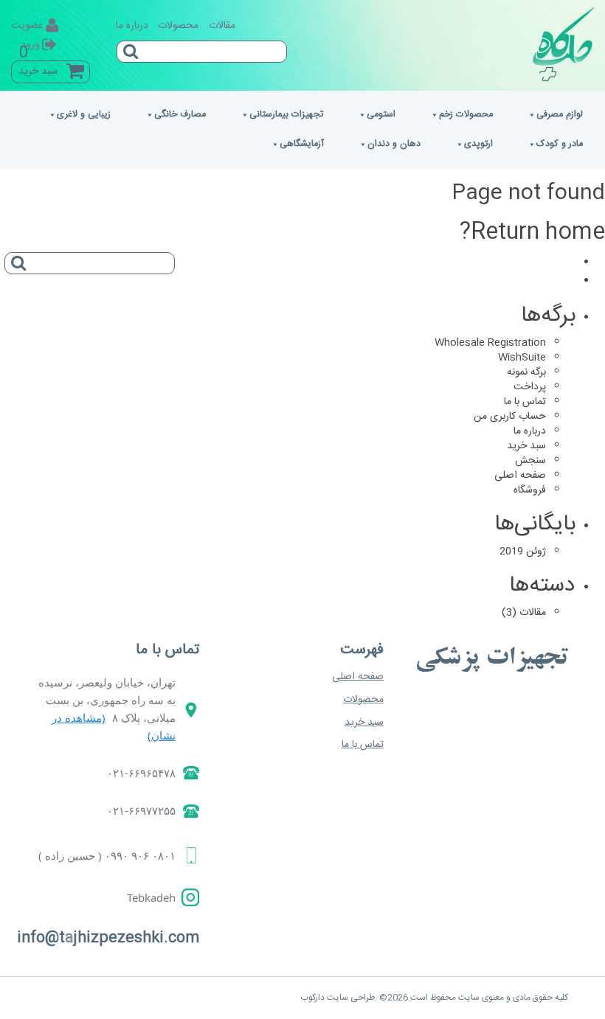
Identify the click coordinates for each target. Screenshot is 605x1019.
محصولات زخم (466, 114)
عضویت (27, 26)
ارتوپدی (478, 144)
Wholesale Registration (490, 343)
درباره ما (132, 26)
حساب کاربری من (510, 416)
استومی (381, 114)
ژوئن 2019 (522, 551)
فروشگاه (530, 490)
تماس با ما (525, 402)
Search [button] (15, 258)
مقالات (222, 26)
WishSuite (522, 357)
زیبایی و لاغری (84, 114)
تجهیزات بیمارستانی (286, 114)
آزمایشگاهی (302, 144)
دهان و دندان (394, 144)
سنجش (530, 461)
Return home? (532, 233)
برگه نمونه (526, 372)
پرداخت (530, 387)
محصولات (178, 26)
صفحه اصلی (520, 475)
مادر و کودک (559, 144)
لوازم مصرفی (559, 114)
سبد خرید (526, 446)
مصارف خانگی (180, 114)
